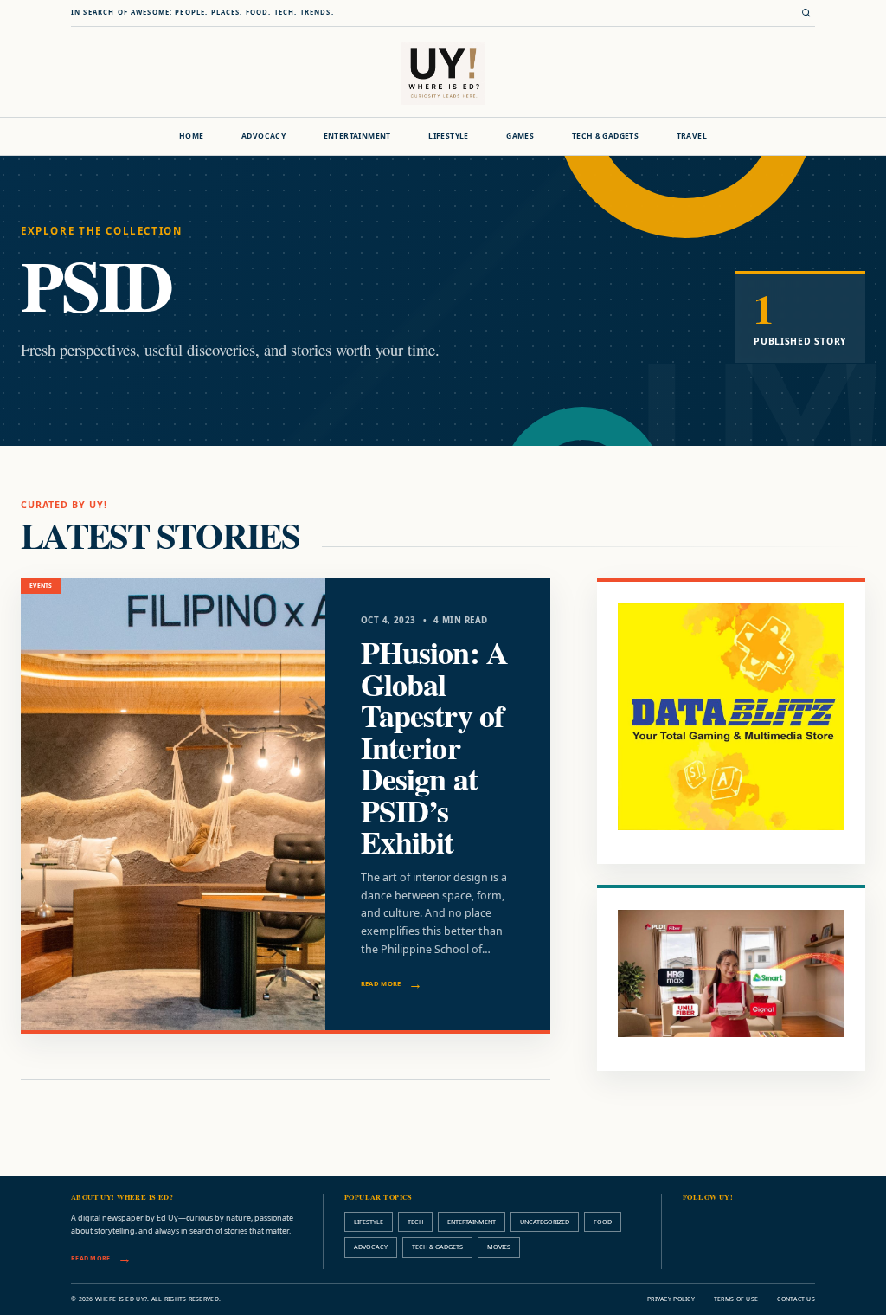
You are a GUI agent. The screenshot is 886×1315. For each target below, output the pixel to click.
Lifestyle (448, 136)
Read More (381, 983)
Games (520, 136)
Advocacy (263, 136)
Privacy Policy (671, 1299)
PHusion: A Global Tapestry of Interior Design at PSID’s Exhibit (434, 746)
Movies (498, 1246)
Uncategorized (544, 1221)
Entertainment (357, 136)
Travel (692, 136)
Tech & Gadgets (605, 136)
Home (191, 136)
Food (603, 1221)
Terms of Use (736, 1299)
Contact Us (796, 1299)
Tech (415, 1221)
